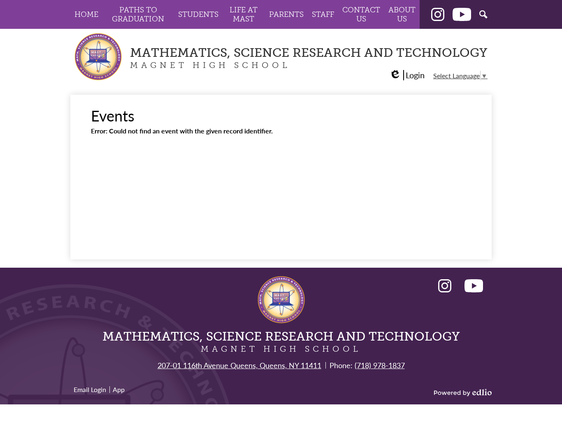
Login (407, 75)
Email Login (90, 389)
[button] (86, 14)
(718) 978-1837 (380, 365)
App (119, 389)
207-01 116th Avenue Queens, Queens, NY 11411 (239, 365)
